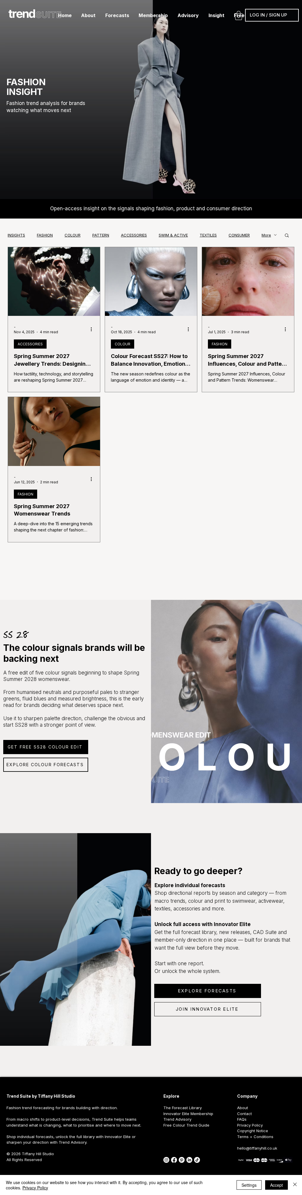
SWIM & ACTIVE (173, 235)
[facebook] (174, 1160)
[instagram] (166, 1160)
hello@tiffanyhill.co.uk (257, 1148)
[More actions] (93, 329)
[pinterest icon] (182, 1160)
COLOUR (73, 235)
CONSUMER (239, 235)
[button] (88, 15)
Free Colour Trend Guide (186, 1125)
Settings (249, 1185)
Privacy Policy (35, 1188)
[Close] (294, 1185)
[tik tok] (197, 1160)
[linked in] (189, 1160)
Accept (276, 1185)
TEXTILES (208, 235)
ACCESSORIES (134, 235)
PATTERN (100, 235)
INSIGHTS (16, 235)
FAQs (242, 1119)
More (266, 235)
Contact (244, 1113)
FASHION (45, 235)
